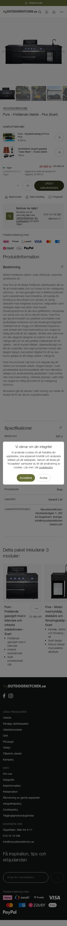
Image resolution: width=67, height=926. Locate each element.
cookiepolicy (46, 467)
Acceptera (26, 477)
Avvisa (43, 477)
